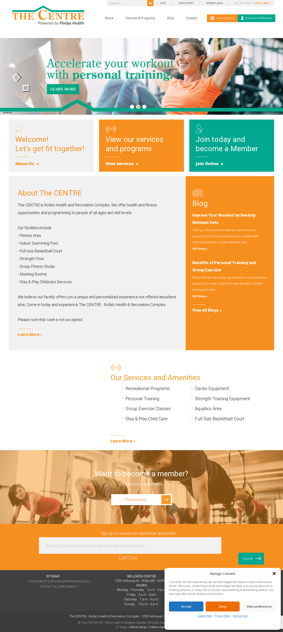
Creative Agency (159, 627)
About (109, 18)
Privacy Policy (222, 615)
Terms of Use (240, 615)
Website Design (138, 627)
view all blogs (205, 310)
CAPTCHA (128, 558)
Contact (191, 18)
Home (32, 581)
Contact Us (48, 586)
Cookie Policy (205, 615)
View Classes (225, 18)
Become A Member (258, 18)
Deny (223, 606)
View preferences (259, 606)
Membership (135, 499)
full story (199, 248)
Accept (186, 606)
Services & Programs (140, 18)
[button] (274, 573)
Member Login (214, 3)
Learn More (28, 334)
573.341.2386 (261, 3)
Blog (170, 18)
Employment (186, 3)
